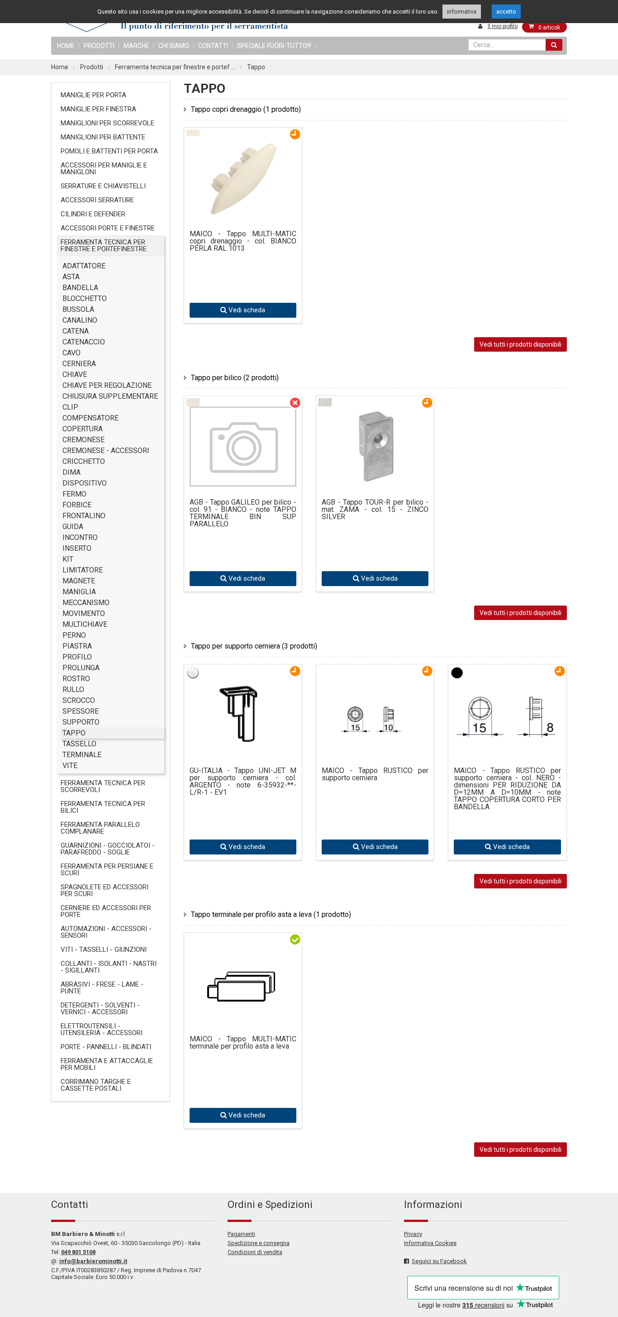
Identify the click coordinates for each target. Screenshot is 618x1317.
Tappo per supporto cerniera (254, 646)
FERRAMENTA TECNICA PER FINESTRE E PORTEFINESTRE (104, 245)
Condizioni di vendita (255, 1252)
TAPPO (74, 733)
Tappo (256, 67)
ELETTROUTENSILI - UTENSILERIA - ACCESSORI (102, 1029)
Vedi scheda (246, 310)
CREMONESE (83, 439)
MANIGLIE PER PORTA (93, 95)
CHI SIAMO (173, 45)
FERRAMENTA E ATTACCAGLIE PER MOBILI (107, 1064)
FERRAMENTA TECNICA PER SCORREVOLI (103, 786)
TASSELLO (79, 744)
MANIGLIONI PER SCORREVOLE (107, 123)
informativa (461, 11)
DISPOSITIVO (84, 483)
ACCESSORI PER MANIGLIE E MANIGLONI (104, 168)
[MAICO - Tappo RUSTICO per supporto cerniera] (375, 748)
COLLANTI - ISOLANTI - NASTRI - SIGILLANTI (109, 966)
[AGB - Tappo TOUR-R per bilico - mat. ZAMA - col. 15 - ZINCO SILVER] (375, 480)
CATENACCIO (83, 342)
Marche (136, 45)
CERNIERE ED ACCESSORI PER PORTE (106, 911)
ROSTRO (76, 678)
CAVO (71, 352)
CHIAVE (74, 374)
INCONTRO (80, 537)
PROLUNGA (81, 667)
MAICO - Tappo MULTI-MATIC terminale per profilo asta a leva (243, 1042)
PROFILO (77, 657)
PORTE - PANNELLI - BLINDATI (106, 1047)
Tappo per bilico (235, 377)
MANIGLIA (79, 591)
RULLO (73, 689)
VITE (69, 765)
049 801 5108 (78, 1252)
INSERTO (76, 548)
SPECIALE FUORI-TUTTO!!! (274, 45)
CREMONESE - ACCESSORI (105, 450)
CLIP (70, 407)
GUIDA (72, 526)
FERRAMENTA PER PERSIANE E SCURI (107, 869)
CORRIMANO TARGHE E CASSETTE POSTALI (96, 1085)
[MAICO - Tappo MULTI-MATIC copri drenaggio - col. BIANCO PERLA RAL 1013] (243, 212)
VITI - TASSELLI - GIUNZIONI (104, 949)
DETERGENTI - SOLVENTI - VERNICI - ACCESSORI (100, 1008)
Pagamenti (241, 1234)
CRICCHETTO (83, 461)
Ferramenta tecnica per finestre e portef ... (175, 67)
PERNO (74, 635)
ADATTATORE (83, 266)
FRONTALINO (83, 515)
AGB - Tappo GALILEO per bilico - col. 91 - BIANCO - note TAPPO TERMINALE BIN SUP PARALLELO (243, 513)
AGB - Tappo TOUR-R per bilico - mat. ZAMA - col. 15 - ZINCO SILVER (375, 509)
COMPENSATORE (90, 418)
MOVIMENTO (83, 613)
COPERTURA (82, 429)
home (66, 45)
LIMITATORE (82, 570)
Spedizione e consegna (259, 1243)
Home (59, 67)
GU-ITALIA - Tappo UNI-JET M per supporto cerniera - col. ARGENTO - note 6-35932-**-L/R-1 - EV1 (243, 781)
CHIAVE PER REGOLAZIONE (107, 385)
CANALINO (79, 320)
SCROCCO (78, 700)
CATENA (75, 331)
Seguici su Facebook (439, 1261)
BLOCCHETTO (84, 298)
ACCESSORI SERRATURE (97, 200)
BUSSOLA (78, 309)
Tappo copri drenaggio (246, 109)
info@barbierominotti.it (93, 1261)
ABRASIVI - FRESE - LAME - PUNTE (102, 987)
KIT (67, 559)
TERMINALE (81, 754)
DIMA (71, 472)
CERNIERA (79, 363)
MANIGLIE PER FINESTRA (98, 109)
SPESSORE (80, 711)
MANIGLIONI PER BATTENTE (103, 137)
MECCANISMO (85, 602)
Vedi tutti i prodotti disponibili (520, 344)
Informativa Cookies (430, 1243)
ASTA (71, 276)
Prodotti (99, 45)
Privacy (413, 1234)
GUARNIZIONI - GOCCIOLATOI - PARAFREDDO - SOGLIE (108, 848)
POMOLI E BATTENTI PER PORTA (109, 151)
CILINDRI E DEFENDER (93, 214)
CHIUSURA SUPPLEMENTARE (110, 396)
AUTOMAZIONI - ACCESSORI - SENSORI (106, 932)
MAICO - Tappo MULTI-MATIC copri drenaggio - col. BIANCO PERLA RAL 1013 (243, 241)
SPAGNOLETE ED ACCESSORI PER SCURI (104, 890)
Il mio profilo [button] (503, 26)
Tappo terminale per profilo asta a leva (271, 914)
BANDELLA (80, 287)
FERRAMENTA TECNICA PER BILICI (103, 807)
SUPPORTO (81, 722)
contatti (213, 45)
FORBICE (76, 505)
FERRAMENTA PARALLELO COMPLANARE (100, 828)
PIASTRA (77, 646)
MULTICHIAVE (84, 624)
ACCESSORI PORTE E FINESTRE (108, 228)
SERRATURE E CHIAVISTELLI (103, 186)
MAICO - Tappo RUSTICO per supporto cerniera (375, 774)
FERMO (74, 494)
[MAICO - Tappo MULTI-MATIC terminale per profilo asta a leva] (243, 993)
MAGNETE (78, 581)
